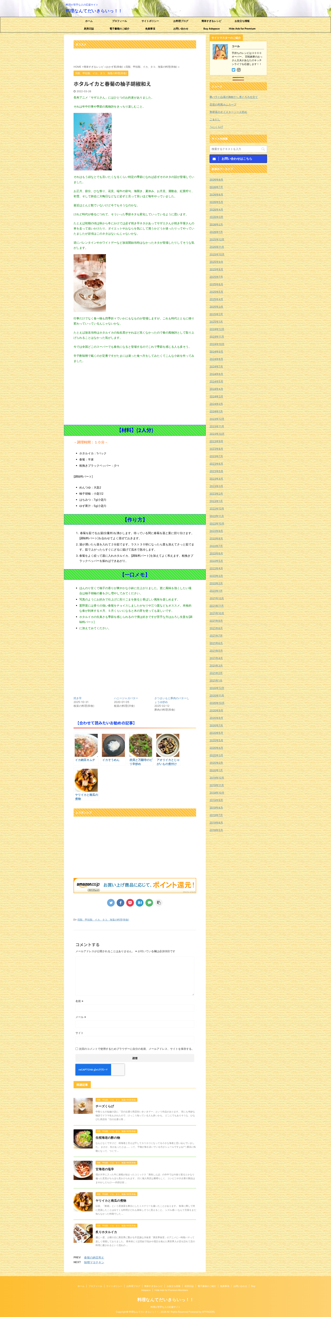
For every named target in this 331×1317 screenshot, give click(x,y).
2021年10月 (217, 613)
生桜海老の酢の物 (108, 1137)
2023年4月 (216, 478)
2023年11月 (217, 426)
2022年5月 (216, 560)
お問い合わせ (180, 28)
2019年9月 (216, 800)
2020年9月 (216, 710)
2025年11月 (217, 246)
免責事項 (150, 28)
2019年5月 (216, 830)
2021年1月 (216, 680)
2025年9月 (216, 261)
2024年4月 (216, 388)
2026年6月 (216, 194)
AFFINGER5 (208, 1311)
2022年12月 (217, 508)
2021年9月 (216, 620)
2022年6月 (216, 553)
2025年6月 (216, 284)
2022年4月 (216, 568)
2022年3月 (216, 575)
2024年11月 (217, 336)
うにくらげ (216, 126)
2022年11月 (217, 516)
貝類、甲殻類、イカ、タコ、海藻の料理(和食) (103, 919)
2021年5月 (216, 650)
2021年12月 (217, 598)
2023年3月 (216, 486)
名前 (79, 1001)
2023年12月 (217, 418)
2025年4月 (216, 299)
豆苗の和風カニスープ (223, 104)
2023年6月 (216, 463)
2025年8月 (216, 269)
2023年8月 (216, 448)
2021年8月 (216, 628)
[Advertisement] (135, 394)
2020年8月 (216, 717)
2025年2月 (216, 314)
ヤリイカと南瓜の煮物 (111, 1200)
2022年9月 (216, 531)
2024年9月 (216, 351)
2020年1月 (216, 770)
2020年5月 (216, 740)
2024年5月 (216, 381)
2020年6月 (216, 732)
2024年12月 (217, 329)
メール (80, 1017)
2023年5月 (216, 471)
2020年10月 (217, 703)
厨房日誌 (89, 28)
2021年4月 (216, 658)
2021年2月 (216, 673)
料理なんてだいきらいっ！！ (94, 10)
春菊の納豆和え (94, 1257)
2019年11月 (217, 785)
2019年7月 (216, 815)
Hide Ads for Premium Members (242, 29)
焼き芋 (78, 698)
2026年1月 (216, 231)
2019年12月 (217, 777)
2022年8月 (216, 538)
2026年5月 (216, 202)
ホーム (89, 20)
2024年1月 (216, 411)
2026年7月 (216, 187)
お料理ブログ (180, 20)
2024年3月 (216, 396)
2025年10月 (217, 254)
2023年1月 (216, 501)
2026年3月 (216, 217)
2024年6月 (216, 374)
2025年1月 (216, 321)
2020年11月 (217, 695)
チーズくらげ (105, 1106)
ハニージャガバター (126, 698)
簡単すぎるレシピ (211, 20)
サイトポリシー (150, 20)
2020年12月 (217, 688)
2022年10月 (217, 523)
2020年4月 (216, 747)
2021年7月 (216, 635)
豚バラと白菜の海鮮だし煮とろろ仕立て (234, 97)
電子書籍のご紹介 (119, 28)
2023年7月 (216, 456)
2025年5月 (216, 291)
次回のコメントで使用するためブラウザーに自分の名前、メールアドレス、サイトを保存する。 (136, 1048)
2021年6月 (216, 643)
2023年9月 (216, 441)
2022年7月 (216, 546)
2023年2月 (216, 493)
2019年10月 (217, 792)
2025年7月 (216, 276)
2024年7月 (216, 366)
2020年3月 (216, 755)
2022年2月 (216, 583)
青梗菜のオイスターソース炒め (228, 111)
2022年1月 (216, 590)
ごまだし (215, 119)
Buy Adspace (211, 28)
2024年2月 (216, 403)
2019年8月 (216, 807)
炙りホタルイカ (106, 1232)
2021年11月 (217, 605)
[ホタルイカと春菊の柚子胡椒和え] (139, 903)
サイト (79, 1032)
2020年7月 (216, 725)
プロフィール (119, 20)
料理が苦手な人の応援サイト (165, 1306)
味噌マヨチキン (94, 1262)
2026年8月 (216, 179)
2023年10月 (217, 433)
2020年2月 (216, 762)
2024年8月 (216, 359)
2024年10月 (217, 344)
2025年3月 (216, 306)
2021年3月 (216, 665)
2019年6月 (216, 822)
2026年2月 (216, 224)
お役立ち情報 (242, 20)
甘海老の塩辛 (105, 1169)
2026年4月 (216, 209)
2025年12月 (217, 239)
